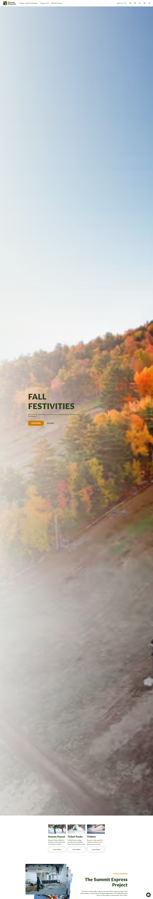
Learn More (57, 849)
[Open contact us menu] (130, 3)
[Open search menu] (139, 3)
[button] (148, 895)
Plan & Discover (56, 3)
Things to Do (44, 3)
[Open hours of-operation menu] (135, 3)
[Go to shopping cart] (144, 3)
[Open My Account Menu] (149, 3)
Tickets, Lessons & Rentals (28, 3)
